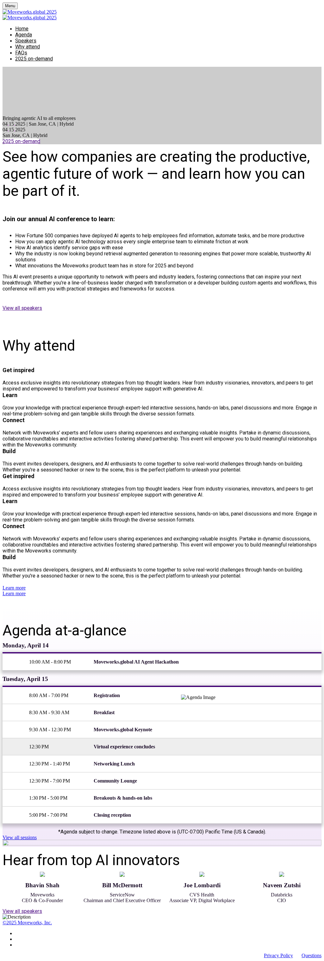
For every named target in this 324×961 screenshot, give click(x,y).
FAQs (21, 53)
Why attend (27, 47)
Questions (311, 955)
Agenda (23, 35)
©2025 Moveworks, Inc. (27, 922)
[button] (21, 141)
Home (21, 29)
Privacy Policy (278, 955)
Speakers (25, 41)
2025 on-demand (34, 59)
